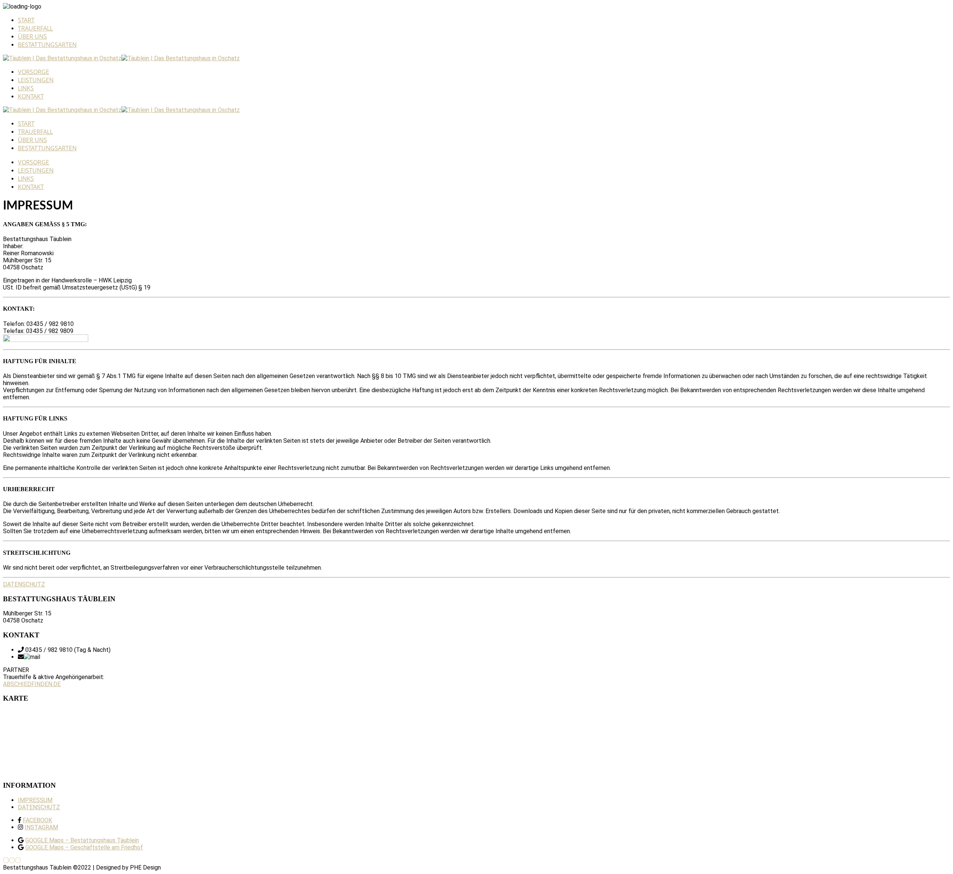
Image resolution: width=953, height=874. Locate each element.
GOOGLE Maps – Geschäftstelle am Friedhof (84, 847)
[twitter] (18, 860)
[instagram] (12, 860)
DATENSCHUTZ (24, 584)
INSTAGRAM (41, 827)
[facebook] (6, 860)
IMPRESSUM (35, 800)
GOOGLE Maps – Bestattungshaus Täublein (82, 840)
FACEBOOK (37, 820)
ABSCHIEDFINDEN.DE (32, 684)
